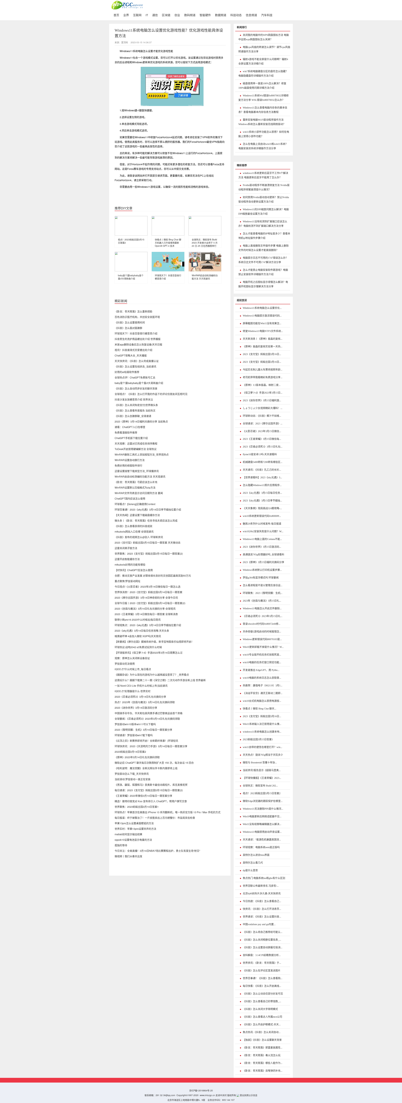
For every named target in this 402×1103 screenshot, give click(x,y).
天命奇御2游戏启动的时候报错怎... (262, 631)
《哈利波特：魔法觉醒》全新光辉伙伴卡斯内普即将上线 (146, 768)
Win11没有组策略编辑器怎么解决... (262, 824)
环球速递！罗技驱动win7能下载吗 (134, 735)
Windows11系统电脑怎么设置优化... (262, 308)
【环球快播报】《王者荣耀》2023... (262, 778)
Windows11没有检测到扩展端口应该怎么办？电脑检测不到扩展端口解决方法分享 (262, 223)
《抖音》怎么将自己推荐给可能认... (262, 932)
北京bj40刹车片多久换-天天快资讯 (262, 893)
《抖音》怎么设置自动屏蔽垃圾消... (262, 947)
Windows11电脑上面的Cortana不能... (262, 539)
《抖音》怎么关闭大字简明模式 (260, 1009)
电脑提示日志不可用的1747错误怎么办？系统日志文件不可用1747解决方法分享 (263, 260)
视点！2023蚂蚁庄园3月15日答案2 (261, 793)
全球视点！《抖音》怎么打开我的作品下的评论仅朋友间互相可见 (151, 394)
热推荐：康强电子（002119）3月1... (262, 685)
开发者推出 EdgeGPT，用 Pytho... (261, 670)
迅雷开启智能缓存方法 (127, 559)
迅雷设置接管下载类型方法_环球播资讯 (137, 471)
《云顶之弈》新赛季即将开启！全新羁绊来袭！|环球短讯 (146, 740)
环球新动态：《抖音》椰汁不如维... (262, 415)
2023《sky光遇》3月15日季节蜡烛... (262, 500)
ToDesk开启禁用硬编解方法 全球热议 (136, 449)
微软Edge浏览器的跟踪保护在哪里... (262, 801)
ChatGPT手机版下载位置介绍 (131, 438)
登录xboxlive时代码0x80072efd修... (261, 623)
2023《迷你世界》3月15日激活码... (262, 546)
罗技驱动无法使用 (125, 663)
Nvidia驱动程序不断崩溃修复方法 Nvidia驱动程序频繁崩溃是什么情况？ (264, 187)
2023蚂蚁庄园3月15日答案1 (258, 739)
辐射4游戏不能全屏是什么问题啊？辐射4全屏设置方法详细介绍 (263, 61)
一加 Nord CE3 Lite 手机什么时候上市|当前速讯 (141, 685)
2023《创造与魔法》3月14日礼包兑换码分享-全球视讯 (145, 608)
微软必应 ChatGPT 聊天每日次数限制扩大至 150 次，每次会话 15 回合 (154, 762)
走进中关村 (221, 1095)
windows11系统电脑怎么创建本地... (262, 731)
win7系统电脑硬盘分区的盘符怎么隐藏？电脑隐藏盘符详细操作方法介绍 (263, 73)
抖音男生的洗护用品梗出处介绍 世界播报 (137, 339)
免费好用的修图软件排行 (128, 465)
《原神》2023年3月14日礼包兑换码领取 (137, 757)
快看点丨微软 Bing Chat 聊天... (259, 708)
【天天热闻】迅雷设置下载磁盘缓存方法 (137, 515)
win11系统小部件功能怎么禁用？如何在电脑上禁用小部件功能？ (263, 134)
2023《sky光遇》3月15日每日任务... (262, 493)
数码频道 (190, 15)
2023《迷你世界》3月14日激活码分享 (136, 707)
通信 (155, 15)
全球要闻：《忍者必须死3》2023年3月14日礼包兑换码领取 (147, 718)
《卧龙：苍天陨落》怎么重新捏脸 (133, 311)
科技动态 (236, 15)
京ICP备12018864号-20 (201, 1090)
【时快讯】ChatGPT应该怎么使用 (134, 570)
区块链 (166, 15)
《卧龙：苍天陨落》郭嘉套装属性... (262, 1047)
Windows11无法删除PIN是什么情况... (263, 808)
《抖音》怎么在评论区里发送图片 (261, 970)
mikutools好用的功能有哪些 (130, 564)
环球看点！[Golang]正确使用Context (135, 504)
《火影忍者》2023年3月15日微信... (262, 431)
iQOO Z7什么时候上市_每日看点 (133, 669)
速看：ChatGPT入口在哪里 (130, 427)
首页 (117, 15)
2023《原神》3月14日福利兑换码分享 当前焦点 (141, 421)
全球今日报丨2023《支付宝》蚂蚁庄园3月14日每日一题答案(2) (150, 603)
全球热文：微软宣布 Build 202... (260, 785)
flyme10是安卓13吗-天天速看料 (260, 454)
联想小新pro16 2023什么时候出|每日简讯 (138, 619)
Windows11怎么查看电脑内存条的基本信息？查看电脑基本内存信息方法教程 (262, 109)
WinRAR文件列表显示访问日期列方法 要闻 (139, 493)
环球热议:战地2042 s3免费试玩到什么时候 (138, 647)
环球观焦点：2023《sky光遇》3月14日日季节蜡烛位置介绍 (148, 625)
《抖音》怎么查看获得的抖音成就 (133, 526)
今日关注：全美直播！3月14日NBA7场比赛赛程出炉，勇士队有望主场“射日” (157, 851)
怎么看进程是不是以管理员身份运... (262, 585)
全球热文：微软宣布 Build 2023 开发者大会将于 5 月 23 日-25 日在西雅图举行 (204, 242)
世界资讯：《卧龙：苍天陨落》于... (262, 962)
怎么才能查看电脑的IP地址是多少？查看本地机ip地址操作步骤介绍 (264, 235)
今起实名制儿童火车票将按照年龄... (262, 369)
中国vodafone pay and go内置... (259, 924)
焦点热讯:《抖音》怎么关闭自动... (261, 1032)
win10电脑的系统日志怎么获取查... (262, 677)
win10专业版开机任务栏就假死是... (262, 654)
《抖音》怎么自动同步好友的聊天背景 (136, 388)
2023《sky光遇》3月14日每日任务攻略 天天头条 (142, 630)
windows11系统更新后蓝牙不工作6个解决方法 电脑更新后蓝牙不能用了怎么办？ (263, 175)
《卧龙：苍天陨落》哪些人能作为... (262, 1063)
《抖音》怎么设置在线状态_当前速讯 (135, 366)
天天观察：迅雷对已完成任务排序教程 (136, 443)
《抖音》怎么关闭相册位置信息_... (262, 939)
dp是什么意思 (250, 870)
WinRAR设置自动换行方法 (130, 460)
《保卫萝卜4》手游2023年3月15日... (262, 392)
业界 (126, 15)
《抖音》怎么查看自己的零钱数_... (262, 1001)
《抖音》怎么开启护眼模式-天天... (262, 1024)
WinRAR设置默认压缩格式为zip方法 (135, 487)
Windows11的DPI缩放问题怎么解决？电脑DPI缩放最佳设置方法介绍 (263, 211)
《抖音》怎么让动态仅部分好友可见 (263, 993)
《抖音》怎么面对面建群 (128, 328)
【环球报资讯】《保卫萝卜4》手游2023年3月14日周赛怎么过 (148, 652)
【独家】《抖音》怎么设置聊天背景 (262, 1040)
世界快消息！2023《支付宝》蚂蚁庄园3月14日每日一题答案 (148, 592)
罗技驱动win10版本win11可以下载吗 (135, 724)
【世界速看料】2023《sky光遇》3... (262, 477)
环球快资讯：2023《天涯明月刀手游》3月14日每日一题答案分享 (151, 746)
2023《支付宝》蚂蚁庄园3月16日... (262, 354)
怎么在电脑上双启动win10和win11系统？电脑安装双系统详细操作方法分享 (263, 146)
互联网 (137, 15)
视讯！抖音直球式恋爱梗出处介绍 (133, 350)
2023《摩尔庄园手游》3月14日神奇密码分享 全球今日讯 (146, 597)
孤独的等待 (121, 845)
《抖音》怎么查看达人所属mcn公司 (262, 1016)
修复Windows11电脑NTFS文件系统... (263, 331)
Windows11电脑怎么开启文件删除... (262, 608)
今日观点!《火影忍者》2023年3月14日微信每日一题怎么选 (147, 586)
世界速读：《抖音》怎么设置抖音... (262, 916)
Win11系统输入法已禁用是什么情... (262, 724)
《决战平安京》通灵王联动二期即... (262, 693)
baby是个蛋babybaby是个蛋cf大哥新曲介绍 (131, 277)
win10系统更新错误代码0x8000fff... (262, 516)
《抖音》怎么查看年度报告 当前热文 (135, 410)
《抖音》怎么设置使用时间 (130, 322)
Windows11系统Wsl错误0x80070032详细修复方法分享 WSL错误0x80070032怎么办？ (263, 97)
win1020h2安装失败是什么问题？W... (263, 531)
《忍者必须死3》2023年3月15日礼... (262, 616)
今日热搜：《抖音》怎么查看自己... (262, 901)
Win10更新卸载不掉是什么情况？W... (263, 647)
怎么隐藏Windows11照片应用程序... (262, 485)
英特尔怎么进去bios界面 (256, 855)
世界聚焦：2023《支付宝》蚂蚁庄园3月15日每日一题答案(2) (149, 553)
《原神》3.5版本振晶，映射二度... (261, 385)
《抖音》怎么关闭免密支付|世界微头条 (136, 405)
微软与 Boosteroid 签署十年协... (260, 762)
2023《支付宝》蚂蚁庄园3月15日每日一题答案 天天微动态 (147, 542)
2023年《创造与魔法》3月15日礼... (262, 600)
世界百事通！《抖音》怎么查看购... (262, 978)
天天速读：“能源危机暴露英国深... (262, 839)
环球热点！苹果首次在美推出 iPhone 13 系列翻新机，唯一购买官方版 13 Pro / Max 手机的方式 (167, 812)
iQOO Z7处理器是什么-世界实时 (132, 691)
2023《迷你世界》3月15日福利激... (262, 400)
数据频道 (220, 15)
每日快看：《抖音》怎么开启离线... (262, 986)
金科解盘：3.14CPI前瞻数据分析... (262, 955)
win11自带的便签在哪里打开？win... (262, 747)
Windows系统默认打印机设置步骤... (262, 570)
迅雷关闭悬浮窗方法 (126, 548)
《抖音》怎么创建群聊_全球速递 (133, 416)
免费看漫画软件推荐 (126, 432)
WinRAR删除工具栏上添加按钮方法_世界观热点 (142, 454)
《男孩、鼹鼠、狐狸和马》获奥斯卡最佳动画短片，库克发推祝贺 (151, 784)
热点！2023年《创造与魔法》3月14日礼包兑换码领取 (145, 702)
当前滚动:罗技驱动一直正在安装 (132, 779)
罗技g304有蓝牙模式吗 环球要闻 (261, 577)
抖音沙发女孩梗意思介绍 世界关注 (134, 399)
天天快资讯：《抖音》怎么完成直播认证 (137, 361)
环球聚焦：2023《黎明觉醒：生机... (262, 593)
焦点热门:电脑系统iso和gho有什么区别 (264, 878)
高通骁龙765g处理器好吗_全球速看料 (263, 554)
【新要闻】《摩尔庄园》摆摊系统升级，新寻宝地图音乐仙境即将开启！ (154, 641)
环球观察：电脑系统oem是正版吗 (261, 847)
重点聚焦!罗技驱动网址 (127, 581)
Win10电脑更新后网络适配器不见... (262, 816)
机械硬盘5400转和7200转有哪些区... (262, 462)
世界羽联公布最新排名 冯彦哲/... (261, 885)
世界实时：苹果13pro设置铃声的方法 (135, 829)
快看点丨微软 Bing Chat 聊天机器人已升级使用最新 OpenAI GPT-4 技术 (168, 242)
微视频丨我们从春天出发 (128, 856)
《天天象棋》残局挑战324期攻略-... (262, 508)
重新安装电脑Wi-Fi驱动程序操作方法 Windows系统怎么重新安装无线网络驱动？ (261, 121)
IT (147, 15)
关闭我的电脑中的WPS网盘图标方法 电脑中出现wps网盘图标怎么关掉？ (263, 37)
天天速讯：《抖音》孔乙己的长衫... (262, 469)
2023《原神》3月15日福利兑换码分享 (263, 562)
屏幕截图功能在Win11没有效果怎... (262, 323)
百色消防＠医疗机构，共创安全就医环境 (137, 317)
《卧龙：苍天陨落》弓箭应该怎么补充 (136, 482)
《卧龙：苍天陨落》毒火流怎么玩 (261, 1055)
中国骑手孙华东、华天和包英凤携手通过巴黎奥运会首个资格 (148, 713)
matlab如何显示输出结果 (128, 834)
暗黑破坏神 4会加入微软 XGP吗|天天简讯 (138, 636)
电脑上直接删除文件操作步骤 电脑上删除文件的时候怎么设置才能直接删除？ (263, 247)
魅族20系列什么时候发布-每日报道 (262, 523)
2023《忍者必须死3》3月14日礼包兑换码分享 (140, 696)
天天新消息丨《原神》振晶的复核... (262, 338)
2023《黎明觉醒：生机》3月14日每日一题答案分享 (143, 729)
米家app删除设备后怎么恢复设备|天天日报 (138, 344)
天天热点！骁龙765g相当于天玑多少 (263, 754)
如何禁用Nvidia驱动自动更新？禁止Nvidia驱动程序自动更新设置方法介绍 (263, 199)
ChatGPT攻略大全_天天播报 (131, 355)
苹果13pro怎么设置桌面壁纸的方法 (134, 823)
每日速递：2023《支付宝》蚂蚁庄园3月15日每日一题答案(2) (149, 790)
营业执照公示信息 (248, 1095)
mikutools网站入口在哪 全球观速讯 (134, 531)
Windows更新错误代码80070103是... (262, 639)
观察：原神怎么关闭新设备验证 (132, 658)
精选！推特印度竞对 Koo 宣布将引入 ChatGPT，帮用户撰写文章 (151, 801)
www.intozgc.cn (207, 1095)
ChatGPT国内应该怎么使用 (130, 498)
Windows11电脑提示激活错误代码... (262, 315)
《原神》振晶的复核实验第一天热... (262, 346)
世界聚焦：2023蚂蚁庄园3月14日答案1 (137, 806)
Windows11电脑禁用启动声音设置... (262, 832)
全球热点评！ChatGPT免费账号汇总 (135, 377)
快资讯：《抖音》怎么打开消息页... (262, 909)
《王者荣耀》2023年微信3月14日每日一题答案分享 (143, 795)
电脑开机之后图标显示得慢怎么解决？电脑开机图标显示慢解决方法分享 (263, 284)
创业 (177, 15)
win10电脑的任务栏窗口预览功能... (262, 662)
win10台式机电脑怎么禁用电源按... (262, 701)
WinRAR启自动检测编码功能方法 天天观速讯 (205, 277)
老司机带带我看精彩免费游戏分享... (262, 377)
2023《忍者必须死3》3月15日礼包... (262, 446)
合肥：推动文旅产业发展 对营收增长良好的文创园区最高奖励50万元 (153, 575)
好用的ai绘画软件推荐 (127, 372)
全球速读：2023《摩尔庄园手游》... (262, 423)
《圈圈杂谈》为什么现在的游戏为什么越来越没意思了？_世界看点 (152, 674)
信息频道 (251, 15)
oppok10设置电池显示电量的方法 (133, 840)
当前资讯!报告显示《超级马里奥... (262, 770)
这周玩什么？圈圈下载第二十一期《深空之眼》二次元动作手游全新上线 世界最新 (160, 680)
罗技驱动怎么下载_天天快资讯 (132, 773)
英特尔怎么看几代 (253, 862)
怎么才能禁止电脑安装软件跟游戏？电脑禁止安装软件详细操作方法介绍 (263, 272)
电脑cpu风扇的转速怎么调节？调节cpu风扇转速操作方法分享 (264, 49)
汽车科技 (266, 15)
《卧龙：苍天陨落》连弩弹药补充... (262, 1070)
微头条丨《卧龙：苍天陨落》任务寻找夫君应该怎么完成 (146, 520)
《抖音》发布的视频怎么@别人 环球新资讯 (139, 537)
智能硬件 (205, 15)
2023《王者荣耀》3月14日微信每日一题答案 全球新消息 (146, 614)
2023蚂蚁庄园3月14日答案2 (130, 751)
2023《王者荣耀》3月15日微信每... (262, 439)
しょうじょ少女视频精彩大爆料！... (262, 408)
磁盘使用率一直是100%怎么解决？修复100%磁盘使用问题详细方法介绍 (262, 85)
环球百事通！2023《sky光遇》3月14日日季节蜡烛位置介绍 (148, 509)
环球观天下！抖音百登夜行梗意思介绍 (136, 333)
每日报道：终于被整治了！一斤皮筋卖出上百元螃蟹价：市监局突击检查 (155, 818)
